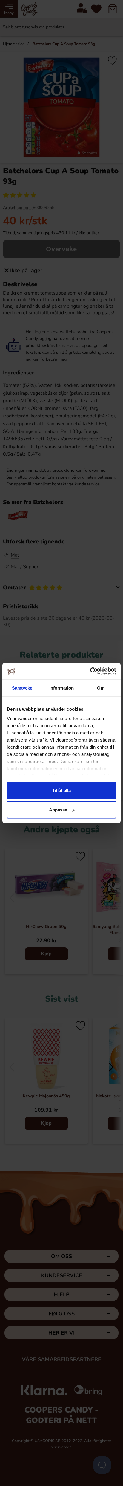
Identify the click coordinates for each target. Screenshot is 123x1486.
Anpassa (58, 809)
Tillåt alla (61, 790)
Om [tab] (100, 687)
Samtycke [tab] (22, 687)
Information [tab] (61, 687)
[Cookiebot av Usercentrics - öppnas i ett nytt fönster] (90, 671)
